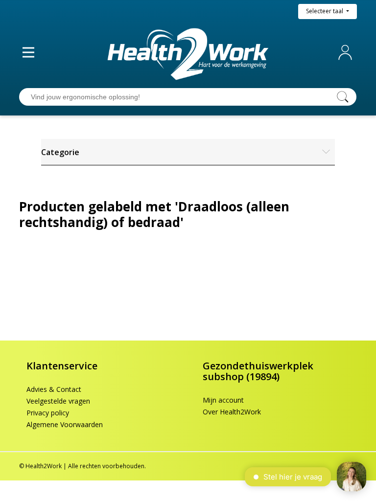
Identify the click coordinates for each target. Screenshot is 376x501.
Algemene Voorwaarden (64, 424)
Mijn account (347, 52)
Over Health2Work (232, 411)
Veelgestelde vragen (58, 401)
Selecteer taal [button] (325, 11)
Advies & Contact (53, 389)
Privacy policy (47, 412)
